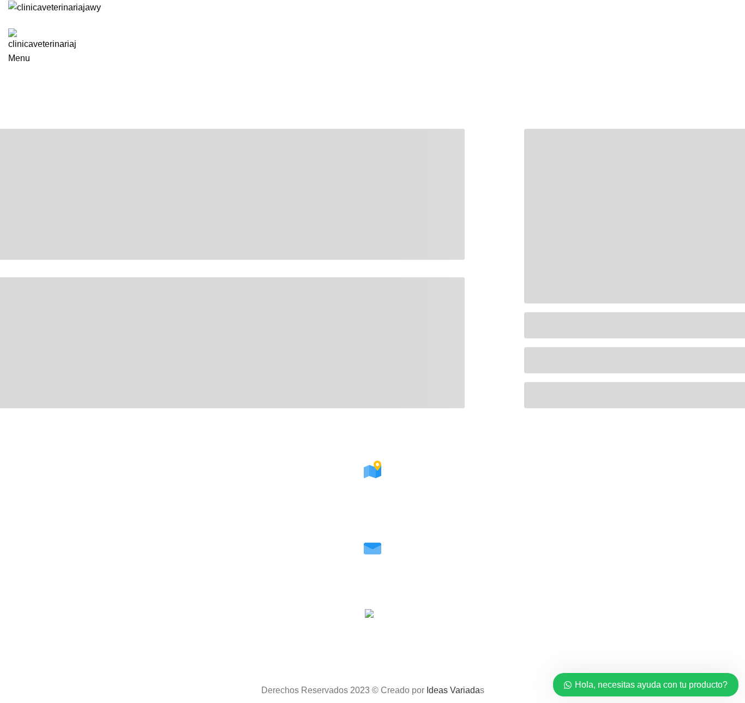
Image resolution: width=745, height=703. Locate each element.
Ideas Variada (453, 690)
